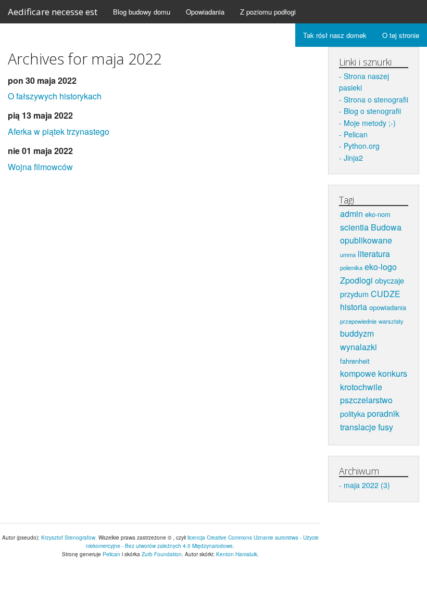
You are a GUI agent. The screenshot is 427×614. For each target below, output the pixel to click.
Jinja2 (353, 157)
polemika (351, 267)
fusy (385, 427)
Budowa (386, 227)
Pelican (356, 134)
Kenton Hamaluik (236, 554)
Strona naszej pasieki (364, 82)
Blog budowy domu (141, 12)
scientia (354, 227)
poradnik (383, 413)
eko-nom (378, 214)
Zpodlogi (356, 280)
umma (348, 254)
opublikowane (366, 240)
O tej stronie (400, 35)
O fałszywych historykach (55, 96)
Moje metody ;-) (370, 123)
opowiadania (387, 307)
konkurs (392, 373)
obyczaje (389, 280)
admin (351, 214)
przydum (354, 293)
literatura (374, 254)
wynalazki (358, 347)
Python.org (362, 145)
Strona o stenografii (376, 99)
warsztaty (391, 321)
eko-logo (381, 267)
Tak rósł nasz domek (335, 35)
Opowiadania (205, 12)
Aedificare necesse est (52, 12)
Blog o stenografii (372, 111)
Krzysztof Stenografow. (69, 537)
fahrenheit (355, 361)
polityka (352, 413)
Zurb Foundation (162, 554)
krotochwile (361, 387)
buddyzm (357, 333)
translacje (358, 427)
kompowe (358, 373)
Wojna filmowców (40, 167)
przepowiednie (358, 321)
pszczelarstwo (366, 400)
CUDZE (385, 294)
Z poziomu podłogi (268, 12)
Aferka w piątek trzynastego (58, 131)
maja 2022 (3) (367, 485)
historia (353, 307)
